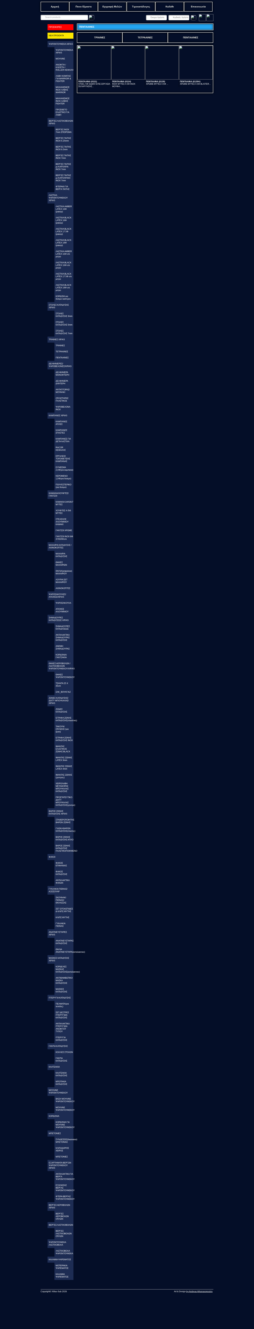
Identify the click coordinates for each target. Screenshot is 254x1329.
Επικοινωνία (198, 6)
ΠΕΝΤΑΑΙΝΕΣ (190, 37)
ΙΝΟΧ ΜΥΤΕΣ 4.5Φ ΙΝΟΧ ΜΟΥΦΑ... (123, 84)
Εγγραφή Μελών (112, 6)
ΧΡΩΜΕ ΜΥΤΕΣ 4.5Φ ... (157, 82)
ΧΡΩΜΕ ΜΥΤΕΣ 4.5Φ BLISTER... (195, 82)
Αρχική (55, 6)
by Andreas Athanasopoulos (199, 1291)
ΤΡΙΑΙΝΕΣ (99, 37)
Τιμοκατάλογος (141, 6)
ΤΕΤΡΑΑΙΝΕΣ (145, 37)
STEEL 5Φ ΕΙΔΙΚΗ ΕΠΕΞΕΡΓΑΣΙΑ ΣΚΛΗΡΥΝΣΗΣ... (94, 84)
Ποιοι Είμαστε (84, 6)
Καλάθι (170, 6)
